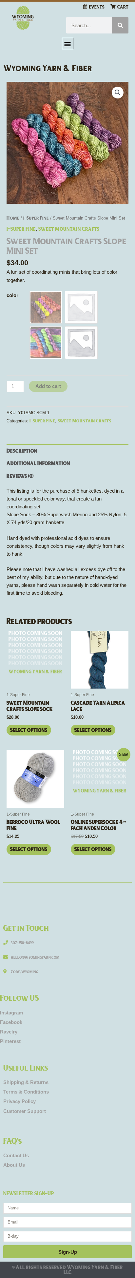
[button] (67, 43)
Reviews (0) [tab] (20, 476)
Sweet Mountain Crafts (69, 228)
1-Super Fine (36, 217)
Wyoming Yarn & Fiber (47, 67)
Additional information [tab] (38, 463)
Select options (29, 730)
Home (13, 217)
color (12, 295)
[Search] (120, 25)
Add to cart (48, 386)
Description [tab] (22, 450)
